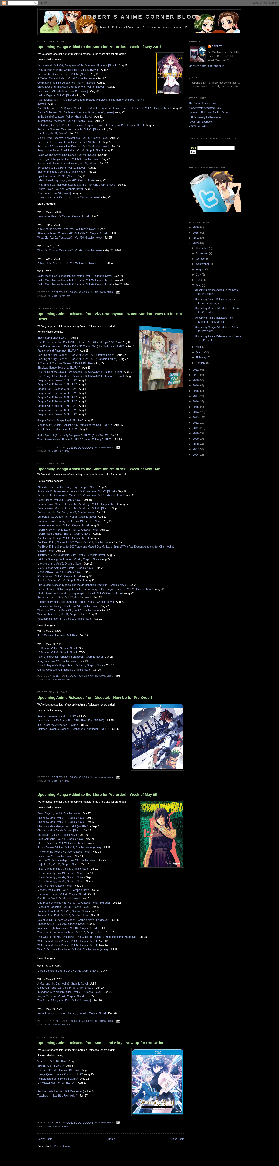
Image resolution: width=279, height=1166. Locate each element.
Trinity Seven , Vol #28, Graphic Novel (60, 188)
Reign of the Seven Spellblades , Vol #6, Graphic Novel (70, 150)
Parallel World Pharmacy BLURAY (57, 350)
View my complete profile (206, 66)
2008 (196, 444)
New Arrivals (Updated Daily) (205, 107)
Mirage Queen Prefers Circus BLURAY (60, 1074)
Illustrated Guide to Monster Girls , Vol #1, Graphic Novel (71, 555)
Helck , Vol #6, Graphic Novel (54, 856)
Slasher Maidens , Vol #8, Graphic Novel (61, 171)
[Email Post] (118, 292)
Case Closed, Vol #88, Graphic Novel (59, 499)
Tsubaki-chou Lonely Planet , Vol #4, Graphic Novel (67, 606)
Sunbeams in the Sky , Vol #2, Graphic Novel (64, 597)
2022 (196, 369)
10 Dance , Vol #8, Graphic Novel (57, 652)
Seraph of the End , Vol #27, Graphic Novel (62, 911)
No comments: (105, 292)
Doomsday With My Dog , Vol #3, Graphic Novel (65, 512)
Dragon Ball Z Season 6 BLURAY (57, 401)
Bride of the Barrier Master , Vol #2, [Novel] (62, 74)
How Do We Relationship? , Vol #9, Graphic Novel (66, 860)
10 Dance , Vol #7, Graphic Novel (57, 648)
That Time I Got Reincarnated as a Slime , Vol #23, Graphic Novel (76, 184)
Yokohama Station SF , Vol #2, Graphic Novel (64, 618)
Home (111, 1138)
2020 (196, 380)
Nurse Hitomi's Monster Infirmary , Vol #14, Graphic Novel (71, 1013)
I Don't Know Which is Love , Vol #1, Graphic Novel (67, 529)
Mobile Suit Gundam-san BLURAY (57, 429)
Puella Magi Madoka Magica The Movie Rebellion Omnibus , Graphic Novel (81, 584)
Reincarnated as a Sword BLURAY (57, 1078)
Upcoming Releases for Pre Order (208, 112)
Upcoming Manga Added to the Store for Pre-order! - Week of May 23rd (99, 47)
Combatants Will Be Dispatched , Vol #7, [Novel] (66, 82)
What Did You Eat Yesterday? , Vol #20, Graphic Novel (69, 237)
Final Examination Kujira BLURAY (57, 635)
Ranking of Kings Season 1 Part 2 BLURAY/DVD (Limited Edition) (76, 354)
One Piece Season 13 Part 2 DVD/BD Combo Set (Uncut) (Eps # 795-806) (81, 346)
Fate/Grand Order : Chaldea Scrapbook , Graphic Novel (70, 656)
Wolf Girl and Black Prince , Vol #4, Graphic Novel (67, 945)
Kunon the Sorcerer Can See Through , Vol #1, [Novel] (69, 129)
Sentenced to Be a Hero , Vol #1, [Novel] (61, 167)
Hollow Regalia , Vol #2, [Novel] (56, 95)
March (200, 352)
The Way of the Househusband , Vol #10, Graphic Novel (70, 932)
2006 (196, 454)
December (202, 248)
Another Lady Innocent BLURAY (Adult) (60, 1091)
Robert (217, 46)
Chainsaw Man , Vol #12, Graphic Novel (60, 817)
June (199, 279)
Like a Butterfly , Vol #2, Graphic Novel (60, 877)
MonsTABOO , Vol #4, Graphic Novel (59, 571)
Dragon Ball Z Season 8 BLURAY (57, 410)
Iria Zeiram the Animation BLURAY (57, 724)
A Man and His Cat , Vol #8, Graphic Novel (62, 983)
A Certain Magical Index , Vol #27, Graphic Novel (66, 78)
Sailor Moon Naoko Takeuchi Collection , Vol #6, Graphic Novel (74, 284)
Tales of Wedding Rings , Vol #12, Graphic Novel (66, 180)
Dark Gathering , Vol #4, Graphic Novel (60, 838)
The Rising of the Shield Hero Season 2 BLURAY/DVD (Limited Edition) (79, 371)
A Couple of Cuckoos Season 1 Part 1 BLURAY (65, 363)
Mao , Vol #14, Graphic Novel (54, 885)
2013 (196, 417)
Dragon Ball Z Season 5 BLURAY (57, 397)
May (199, 285)
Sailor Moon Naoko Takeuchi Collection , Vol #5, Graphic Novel (74, 280)
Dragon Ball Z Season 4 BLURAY (57, 393)
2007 (196, 449)
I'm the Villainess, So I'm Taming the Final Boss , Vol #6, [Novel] (75, 112)
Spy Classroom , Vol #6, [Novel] (56, 176)
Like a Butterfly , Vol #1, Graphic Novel (60, 873)
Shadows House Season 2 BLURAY (58, 367)
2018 (196, 390)
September (203, 263)
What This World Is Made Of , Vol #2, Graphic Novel (68, 610)
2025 (196, 232)
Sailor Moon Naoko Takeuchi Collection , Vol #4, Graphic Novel (74, 275)
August (200, 269)
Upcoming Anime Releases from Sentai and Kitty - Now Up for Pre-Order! (101, 1043)
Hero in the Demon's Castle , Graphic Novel (63, 216)
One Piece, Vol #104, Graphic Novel (58, 898)
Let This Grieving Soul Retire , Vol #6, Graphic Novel (68, 559)
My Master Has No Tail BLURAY (56, 1082)
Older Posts (177, 1138)
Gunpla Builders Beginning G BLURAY (60, 420)
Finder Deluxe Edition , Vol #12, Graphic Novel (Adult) (69, 847)
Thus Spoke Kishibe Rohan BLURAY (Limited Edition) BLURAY (74, 439)
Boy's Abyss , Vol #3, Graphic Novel (58, 813)
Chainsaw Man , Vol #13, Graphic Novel (60, 821)
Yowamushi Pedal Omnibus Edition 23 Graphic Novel (68, 197)
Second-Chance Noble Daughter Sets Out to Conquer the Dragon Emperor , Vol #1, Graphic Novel (95, 589)
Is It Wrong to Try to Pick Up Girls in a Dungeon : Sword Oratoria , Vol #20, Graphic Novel (90, 125)
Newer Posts (44, 1138)
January (201, 362)
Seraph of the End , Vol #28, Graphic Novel (62, 915)
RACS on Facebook (200, 121)
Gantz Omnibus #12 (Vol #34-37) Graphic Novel (65, 987)
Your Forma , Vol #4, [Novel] (54, 193)
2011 (196, 428)
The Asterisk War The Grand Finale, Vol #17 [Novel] (68, 69)
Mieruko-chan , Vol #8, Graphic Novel (59, 563)
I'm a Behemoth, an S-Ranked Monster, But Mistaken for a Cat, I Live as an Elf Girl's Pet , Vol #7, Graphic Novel (104, 108)
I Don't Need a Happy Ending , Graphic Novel (64, 533)
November (202, 253)
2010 (196, 433)
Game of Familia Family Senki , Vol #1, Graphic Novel (69, 521)
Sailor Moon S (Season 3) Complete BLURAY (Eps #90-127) (72, 435)
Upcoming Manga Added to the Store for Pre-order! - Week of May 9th (97, 795)
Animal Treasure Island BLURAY (56, 716)
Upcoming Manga (59, 296)
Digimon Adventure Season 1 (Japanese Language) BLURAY (73, 728)
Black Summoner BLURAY (53, 337)
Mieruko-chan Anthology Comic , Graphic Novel (65, 567)
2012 (196, 422)
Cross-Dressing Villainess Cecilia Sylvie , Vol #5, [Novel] (71, 86)
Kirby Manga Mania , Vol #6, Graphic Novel (62, 868)
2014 (196, 412)
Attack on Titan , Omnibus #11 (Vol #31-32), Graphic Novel (72, 233)
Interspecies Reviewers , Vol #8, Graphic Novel (65, 120)
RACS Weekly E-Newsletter (205, 117)
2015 (196, 406)
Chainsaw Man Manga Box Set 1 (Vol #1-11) (63, 826)
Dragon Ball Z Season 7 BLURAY (57, 405)
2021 (196, 374)
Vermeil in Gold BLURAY (52, 1061)
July (199, 274)
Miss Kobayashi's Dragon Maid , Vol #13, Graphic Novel (70, 665)
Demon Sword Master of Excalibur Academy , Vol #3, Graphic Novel (77, 504)
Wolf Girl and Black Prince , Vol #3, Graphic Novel (67, 941)
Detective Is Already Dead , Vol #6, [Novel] (62, 91)
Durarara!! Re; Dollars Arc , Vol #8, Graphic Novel (66, 516)
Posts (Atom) (62, 1146)
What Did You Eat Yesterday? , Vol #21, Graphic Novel (69, 250)
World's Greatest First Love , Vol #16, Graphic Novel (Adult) (72, 949)
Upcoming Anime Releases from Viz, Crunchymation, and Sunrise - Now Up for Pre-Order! (110, 316)
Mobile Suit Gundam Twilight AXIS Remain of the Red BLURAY (74, 424)
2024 (196, 238)
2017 (196, 396)
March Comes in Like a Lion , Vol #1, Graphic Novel (68, 970)
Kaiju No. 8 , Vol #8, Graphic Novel (58, 864)
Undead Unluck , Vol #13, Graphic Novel (61, 923)
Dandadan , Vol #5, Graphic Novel (57, 834)
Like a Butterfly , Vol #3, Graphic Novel (60, 881)
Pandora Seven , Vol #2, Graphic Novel (60, 580)
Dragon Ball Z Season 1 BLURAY (57, 380)
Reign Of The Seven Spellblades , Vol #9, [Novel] (66, 154)
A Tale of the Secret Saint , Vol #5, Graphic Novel (66, 263)
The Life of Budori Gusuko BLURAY (58, 1070)
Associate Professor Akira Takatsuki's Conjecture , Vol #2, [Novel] (76, 491)
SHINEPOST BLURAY (50, 1065)
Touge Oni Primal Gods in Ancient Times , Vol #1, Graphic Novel (75, 601)
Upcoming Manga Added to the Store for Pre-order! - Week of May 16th (99, 469)
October (201, 258)
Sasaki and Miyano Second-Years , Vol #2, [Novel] (67, 163)
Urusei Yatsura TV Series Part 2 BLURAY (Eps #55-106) (70, 720)
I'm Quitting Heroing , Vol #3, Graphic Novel (63, 538)
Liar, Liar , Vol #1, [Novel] (52, 133)
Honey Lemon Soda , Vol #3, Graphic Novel (63, 525)
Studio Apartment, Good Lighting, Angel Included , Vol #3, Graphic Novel (80, 593)
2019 (196, 385)
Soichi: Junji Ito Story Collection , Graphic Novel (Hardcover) (73, 919)
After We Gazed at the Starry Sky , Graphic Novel (67, 487)
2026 (196, 227)
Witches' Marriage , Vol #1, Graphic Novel (62, 614)
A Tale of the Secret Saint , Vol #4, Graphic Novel (66, 229)
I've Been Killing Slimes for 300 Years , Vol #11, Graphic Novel (74, 542)
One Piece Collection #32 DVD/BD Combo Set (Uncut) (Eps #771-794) (79, 342)
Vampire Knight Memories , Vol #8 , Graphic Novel (67, 928)
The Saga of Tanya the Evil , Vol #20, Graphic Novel (68, 159)
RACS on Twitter (198, 126)
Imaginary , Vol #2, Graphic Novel (57, 661)
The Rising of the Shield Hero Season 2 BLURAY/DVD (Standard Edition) (80, 376)
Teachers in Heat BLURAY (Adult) (57, 1095)
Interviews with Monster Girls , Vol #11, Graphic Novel (69, 992)
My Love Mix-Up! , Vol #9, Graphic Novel (61, 894)
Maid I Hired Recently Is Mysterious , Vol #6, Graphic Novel (72, 137)
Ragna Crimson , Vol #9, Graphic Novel (60, 996)
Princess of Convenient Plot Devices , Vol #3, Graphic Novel (73, 146)
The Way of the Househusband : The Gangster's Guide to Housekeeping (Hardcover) (87, 936)
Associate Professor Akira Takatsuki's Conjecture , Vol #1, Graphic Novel (80, 495)
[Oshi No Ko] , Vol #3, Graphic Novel (59, 576)
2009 (196, 438)
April (199, 346)
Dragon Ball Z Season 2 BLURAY (57, 384)
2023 (196, 243)
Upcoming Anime (58, 451)
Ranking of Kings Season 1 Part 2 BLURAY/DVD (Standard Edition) (77, 359)
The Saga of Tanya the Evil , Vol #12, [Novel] (64, 1000)
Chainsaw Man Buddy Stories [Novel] (59, 830)
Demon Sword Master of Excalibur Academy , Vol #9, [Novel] (73, 508)
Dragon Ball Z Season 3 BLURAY (57, 388)
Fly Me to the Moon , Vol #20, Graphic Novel (63, 851)
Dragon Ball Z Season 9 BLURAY (57, 414)
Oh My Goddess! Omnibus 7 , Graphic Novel (63, 669)
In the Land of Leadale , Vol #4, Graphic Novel (64, 116)
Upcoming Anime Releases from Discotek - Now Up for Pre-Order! (94, 698)
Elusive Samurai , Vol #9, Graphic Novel (61, 843)
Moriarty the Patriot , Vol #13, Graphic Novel (63, 890)
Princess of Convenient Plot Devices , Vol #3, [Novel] (69, 142)
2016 (196, 401)
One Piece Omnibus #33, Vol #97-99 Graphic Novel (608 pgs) (73, 902)
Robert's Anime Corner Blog (140, 17)
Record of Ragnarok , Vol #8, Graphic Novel (63, 906)
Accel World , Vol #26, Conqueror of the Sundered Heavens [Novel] (77, 65)
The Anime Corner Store (203, 103)
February (201, 357)
